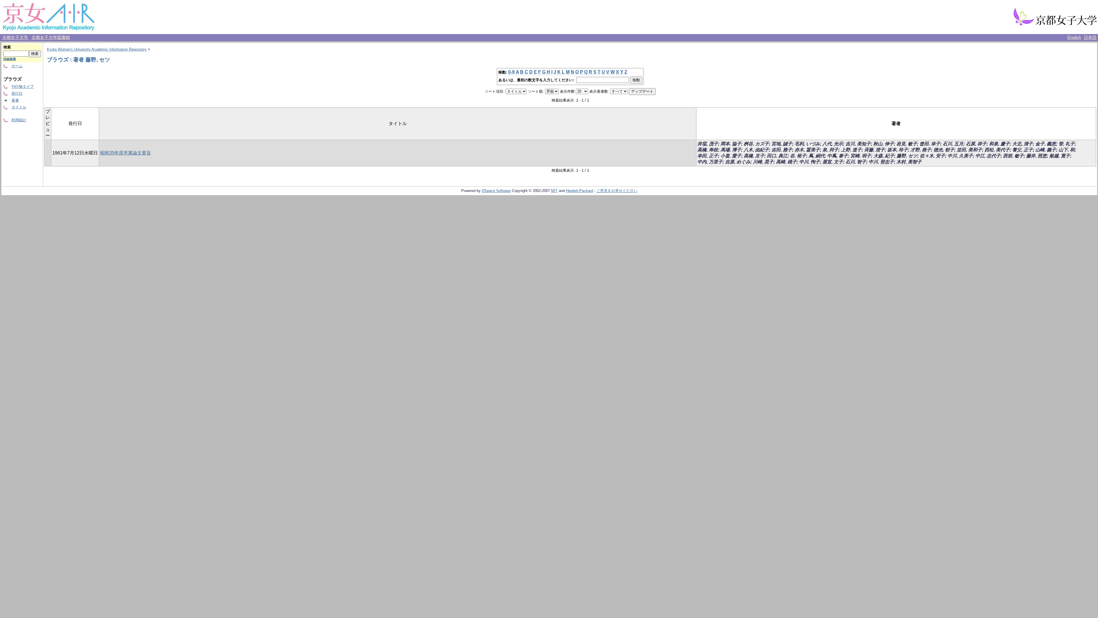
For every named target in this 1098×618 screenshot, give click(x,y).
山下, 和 (1067, 149)
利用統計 (18, 120)
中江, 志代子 (987, 155)
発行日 (17, 93)
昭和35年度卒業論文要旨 (125, 152)
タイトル (18, 107)
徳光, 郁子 (944, 149)
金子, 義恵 (1045, 143)
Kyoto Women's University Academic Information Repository (97, 49)
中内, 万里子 (710, 161)
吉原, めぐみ (737, 161)
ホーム (17, 66)
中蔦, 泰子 (837, 155)
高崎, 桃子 (786, 161)
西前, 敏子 (1013, 155)
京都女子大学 (15, 37)
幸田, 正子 (707, 155)
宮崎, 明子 (860, 155)
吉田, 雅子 (781, 149)
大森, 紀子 (884, 155)
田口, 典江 (777, 155)
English (1074, 37)
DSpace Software (496, 191)
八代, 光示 (832, 143)
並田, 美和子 (969, 149)
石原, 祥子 (976, 143)
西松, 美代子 (997, 149)
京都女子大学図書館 (50, 37)
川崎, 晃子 (763, 161)
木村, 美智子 (909, 161)
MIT (554, 191)
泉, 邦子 (830, 149)
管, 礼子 (1067, 143)
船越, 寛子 (1059, 155)
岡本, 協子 (731, 143)
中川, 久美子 (960, 155)
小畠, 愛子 (731, 155)
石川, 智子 (856, 161)
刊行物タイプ (22, 86)
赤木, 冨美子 (807, 149)
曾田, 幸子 (930, 143)
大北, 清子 (1022, 143)
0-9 (511, 72)
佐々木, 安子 (932, 155)
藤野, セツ (907, 155)
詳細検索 (9, 59)
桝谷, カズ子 (756, 143)
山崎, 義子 (1045, 149)
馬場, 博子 (731, 149)
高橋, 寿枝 (707, 149)
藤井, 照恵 (1036, 155)
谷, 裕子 (798, 155)
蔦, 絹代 (817, 155)
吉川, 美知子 (858, 143)
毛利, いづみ (807, 143)
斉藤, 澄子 (874, 149)
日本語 (1090, 37)
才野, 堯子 (920, 149)
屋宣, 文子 (832, 161)
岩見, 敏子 (906, 143)
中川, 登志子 (881, 161)
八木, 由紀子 (756, 149)
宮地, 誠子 (781, 143)
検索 (7, 47)
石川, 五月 (953, 143)
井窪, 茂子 (707, 143)
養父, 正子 (1022, 149)
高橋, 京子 (754, 155)
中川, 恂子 (809, 161)
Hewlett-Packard (579, 191)
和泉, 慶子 (999, 143)
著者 (15, 100)
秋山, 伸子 (883, 143)
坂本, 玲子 (897, 149)
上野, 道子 (851, 149)
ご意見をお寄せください (616, 191)
